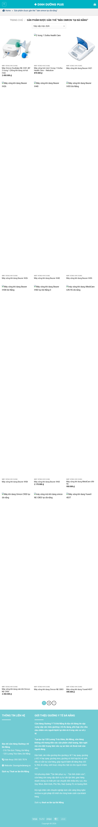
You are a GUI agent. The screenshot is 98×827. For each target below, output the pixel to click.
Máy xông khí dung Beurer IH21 (79, 68)
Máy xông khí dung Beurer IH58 (15, 482)
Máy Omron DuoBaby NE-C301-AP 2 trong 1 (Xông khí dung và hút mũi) (16, 70)
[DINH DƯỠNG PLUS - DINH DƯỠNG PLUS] (49, 4)
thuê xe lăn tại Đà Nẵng (53, 802)
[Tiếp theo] (54, 703)
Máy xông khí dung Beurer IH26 (15, 278)
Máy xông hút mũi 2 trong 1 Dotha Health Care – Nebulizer (48, 69)
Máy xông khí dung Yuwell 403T (79, 689)
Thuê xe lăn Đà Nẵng (19, 771)
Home (8, 10)
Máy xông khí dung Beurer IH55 (79, 278)
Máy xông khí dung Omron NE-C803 (48, 689)
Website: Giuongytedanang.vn (17, 765)
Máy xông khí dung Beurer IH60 (47, 482)
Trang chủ (16, 20)
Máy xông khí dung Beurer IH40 (47, 278)
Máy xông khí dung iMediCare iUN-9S (80, 483)
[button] (4, 4)
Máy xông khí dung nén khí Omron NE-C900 (16, 690)
